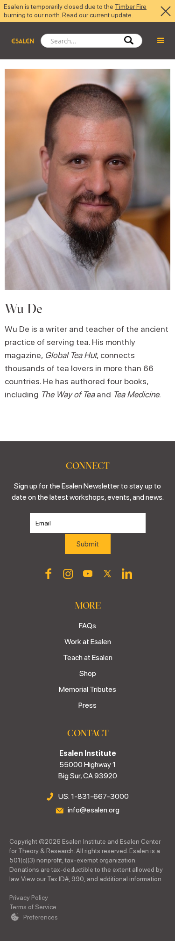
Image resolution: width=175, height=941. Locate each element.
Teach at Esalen (87, 657)
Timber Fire (131, 6)
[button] (161, 41)
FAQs (87, 625)
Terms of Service (32, 907)
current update (111, 15)
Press (87, 705)
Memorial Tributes (87, 689)
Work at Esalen (87, 641)
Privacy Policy (28, 897)
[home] (20, 40)
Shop (87, 673)
